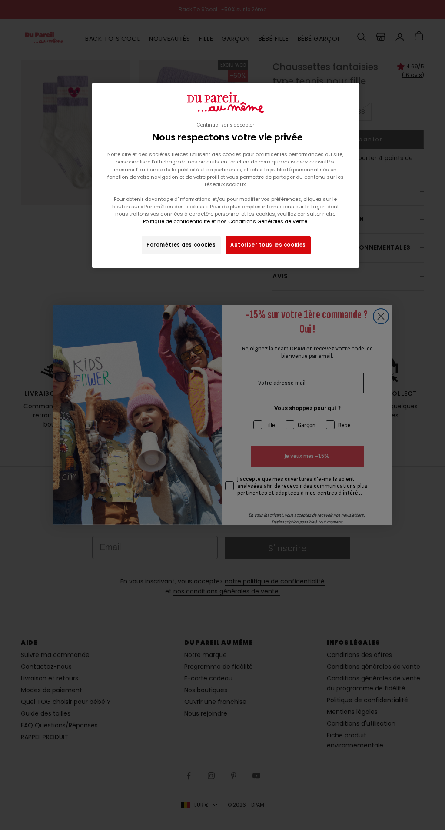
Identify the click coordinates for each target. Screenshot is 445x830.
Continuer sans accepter (225, 125)
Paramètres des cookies (181, 244)
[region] (225, 175)
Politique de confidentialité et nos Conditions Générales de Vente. (225, 221)
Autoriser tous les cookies (268, 244)
